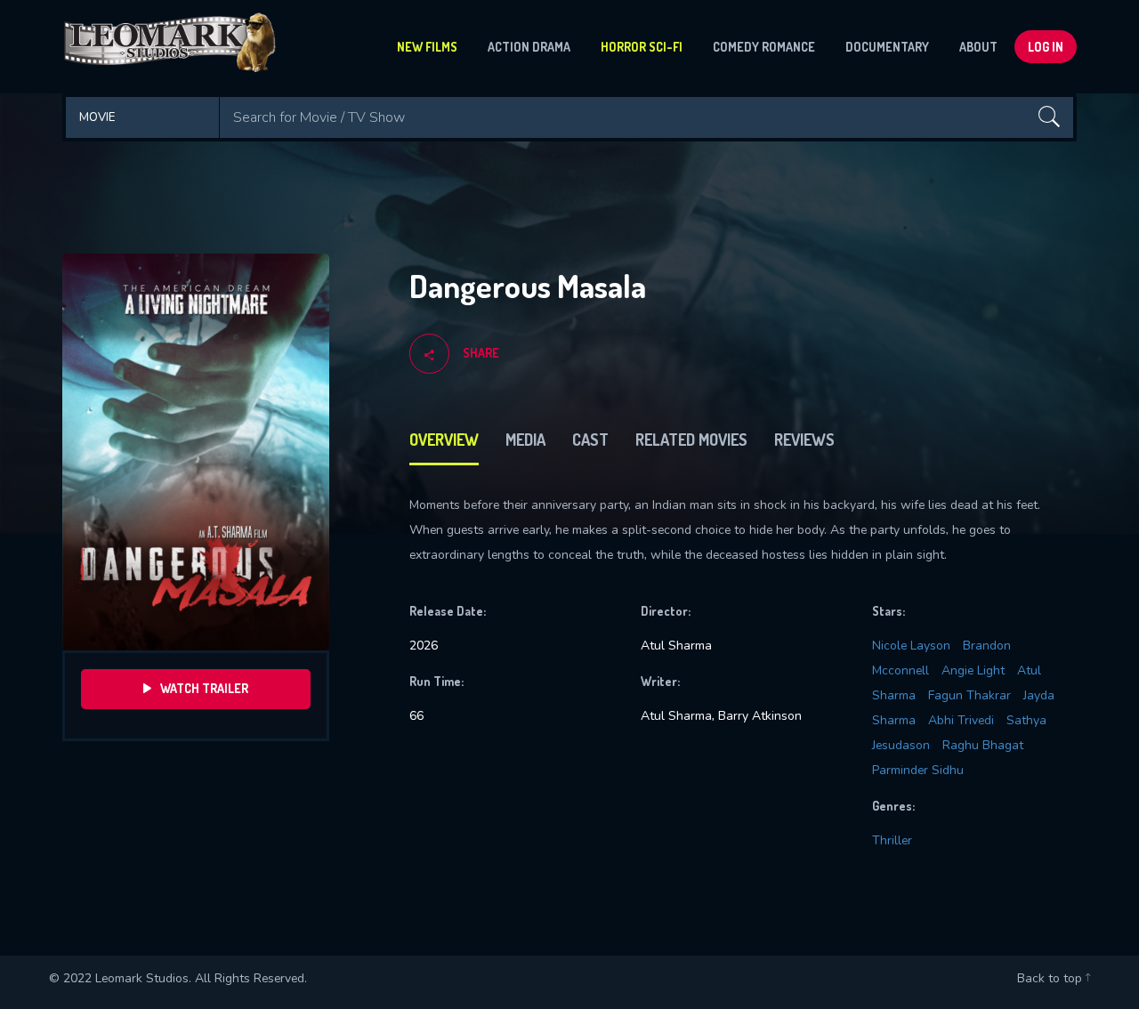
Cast (590, 439)
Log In (1045, 46)
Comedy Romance (764, 46)
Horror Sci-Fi (642, 46)
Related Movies (691, 439)
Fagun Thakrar (969, 695)
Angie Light (973, 670)
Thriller (892, 840)
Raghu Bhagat (982, 745)
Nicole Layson (911, 645)
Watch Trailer (204, 688)
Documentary (887, 46)
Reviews (804, 439)
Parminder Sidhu (918, 770)
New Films (427, 46)
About (978, 46)
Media (525, 439)
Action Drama (529, 46)
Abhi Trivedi (961, 720)
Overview (444, 439)
